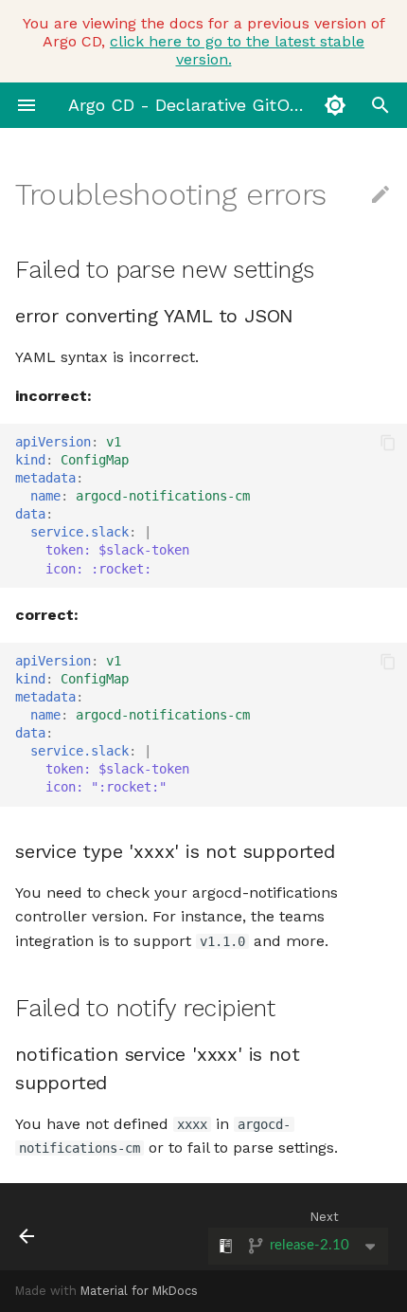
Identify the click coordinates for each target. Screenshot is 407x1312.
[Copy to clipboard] (388, 442)
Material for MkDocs (139, 1291)
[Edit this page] (380, 195)
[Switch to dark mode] (335, 105)
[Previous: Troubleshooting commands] (54, 1226)
